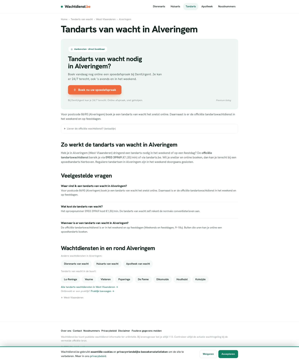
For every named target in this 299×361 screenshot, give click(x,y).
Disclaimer (124, 330)
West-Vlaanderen (106, 19)
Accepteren (228, 354)
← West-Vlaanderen (72, 297)
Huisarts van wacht (107, 263)
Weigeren (208, 354)
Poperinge (124, 279)
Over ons (66, 330)
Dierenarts (159, 6)
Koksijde (200, 279)
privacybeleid (98, 356)
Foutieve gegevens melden (147, 330)
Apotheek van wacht (138, 263)
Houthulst (182, 279)
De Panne (143, 279)
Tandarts (191, 6)
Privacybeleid (109, 330)
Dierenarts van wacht (76, 263)
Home (64, 19)
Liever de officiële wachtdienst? (91, 128)
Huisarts (175, 6)
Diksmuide (162, 279)
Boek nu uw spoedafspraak (97, 90)
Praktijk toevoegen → (102, 291)
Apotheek (207, 6)
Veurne (89, 279)
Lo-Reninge (70, 279)
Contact (77, 330)
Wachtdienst (77, 6)
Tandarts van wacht (82, 19)
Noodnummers (226, 6)
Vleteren (106, 279)
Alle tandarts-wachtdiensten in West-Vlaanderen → (89, 286)
